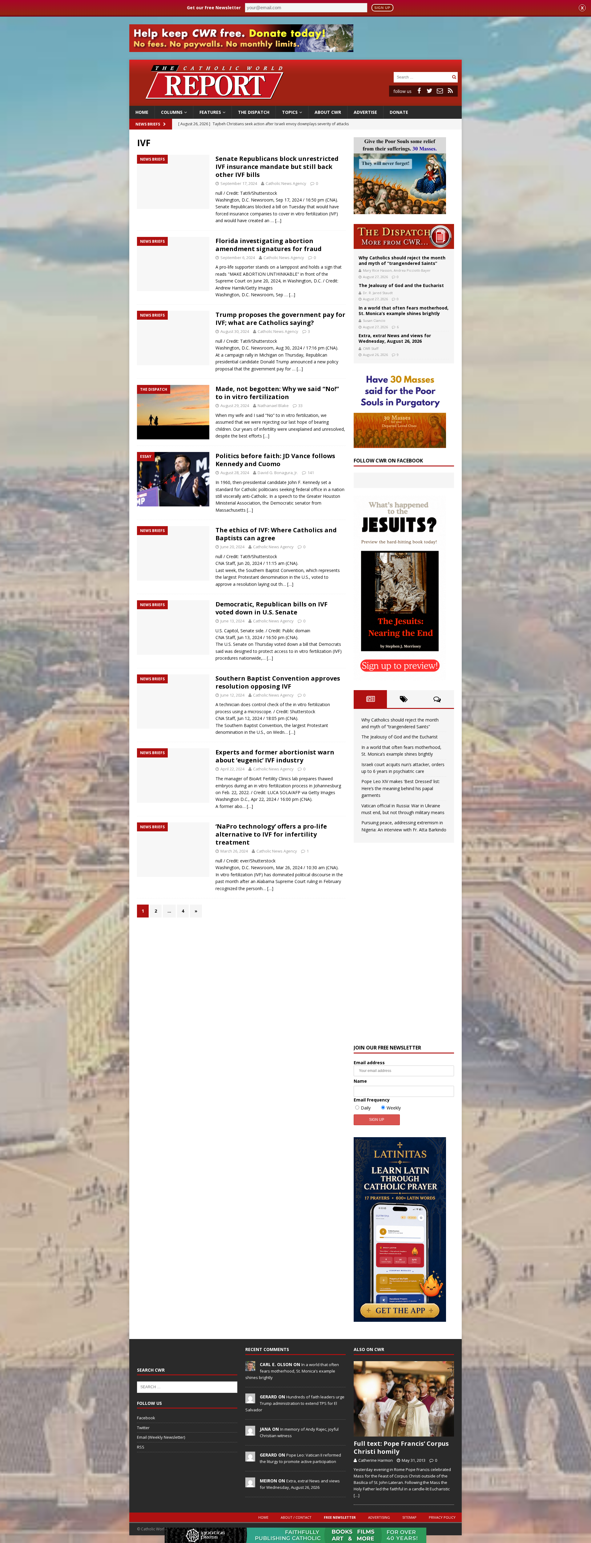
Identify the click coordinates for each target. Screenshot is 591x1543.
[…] (278, 220)
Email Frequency (372, 1100)
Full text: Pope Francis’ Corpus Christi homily (401, 1447)
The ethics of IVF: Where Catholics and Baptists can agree (276, 534)
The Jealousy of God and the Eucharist (401, 285)
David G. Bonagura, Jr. (278, 472)
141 (311, 472)
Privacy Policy (442, 1517)
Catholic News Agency (286, 183)
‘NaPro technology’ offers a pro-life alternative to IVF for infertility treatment (271, 834)
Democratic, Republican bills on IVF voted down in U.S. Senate (271, 608)
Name (360, 1081)
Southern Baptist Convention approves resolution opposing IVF (277, 682)
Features (210, 112)
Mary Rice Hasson (377, 270)
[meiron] (250, 1484)
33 (300, 405)
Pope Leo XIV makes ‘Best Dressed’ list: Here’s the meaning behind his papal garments (400, 788)
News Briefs (147, 124)
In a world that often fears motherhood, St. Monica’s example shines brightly (403, 310)
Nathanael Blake (273, 405)
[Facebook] (419, 90)
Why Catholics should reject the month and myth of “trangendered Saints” (402, 260)
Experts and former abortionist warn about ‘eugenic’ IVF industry (274, 756)
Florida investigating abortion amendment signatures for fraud (268, 245)
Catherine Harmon (375, 1460)
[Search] (454, 77)
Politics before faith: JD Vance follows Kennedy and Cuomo (275, 460)
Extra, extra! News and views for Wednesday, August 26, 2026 (395, 338)
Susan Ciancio (374, 320)
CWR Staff (370, 348)
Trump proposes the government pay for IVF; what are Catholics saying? (280, 318)
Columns (172, 112)
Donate (399, 112)
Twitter (143, 1427)
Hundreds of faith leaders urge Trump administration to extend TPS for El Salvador (294, 1403)
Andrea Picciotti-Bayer (412, 270)
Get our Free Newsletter (214, 7)
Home (141, 112)
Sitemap (409, 1517)
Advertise (365, 112)
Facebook (146, 1418)
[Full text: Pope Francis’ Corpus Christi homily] (404, 1399)
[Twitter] (429, 90)
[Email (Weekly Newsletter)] (440, 90)
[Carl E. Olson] (250, 1367)
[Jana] (250, 1432)
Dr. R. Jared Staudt (378, 292)
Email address (369, 1062)
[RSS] (450, 90)
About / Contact (296, 1517)
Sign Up (382, 8)
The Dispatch (253, 112)
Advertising (379, 1517)
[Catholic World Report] (295, 102)
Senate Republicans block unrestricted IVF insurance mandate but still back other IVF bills (277, 166)
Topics (290, 112)
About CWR (328, 112)
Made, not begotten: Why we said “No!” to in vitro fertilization (277, 393)
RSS (140, 1447)
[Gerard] (250, 1400)
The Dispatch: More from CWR (404, 236)
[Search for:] (422, 77)
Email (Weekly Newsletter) (161, 1437)
